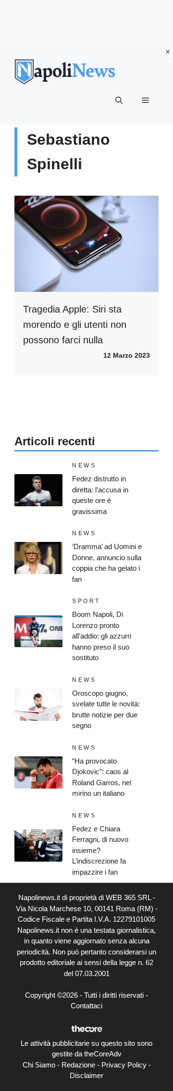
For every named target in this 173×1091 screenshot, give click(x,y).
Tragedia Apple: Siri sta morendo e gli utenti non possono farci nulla (74, 324)
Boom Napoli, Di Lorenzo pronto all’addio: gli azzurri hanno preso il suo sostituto (101, 636)
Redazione (78, 1065)
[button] (119, 100)
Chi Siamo (39, 1065)
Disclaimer (86, 1075)
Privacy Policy (124, 1065)
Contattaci (86, 1006)
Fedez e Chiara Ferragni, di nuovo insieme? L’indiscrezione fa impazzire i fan (100, 850)
